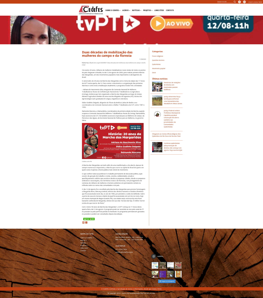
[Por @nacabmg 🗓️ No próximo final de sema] (155, 265)
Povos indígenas (157, 56)
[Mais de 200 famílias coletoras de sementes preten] (162, 265)
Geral (154, 73)
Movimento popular (158, 68)
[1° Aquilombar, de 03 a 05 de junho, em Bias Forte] (178, 265)
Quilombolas (156, 64)
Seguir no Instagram (168, 281)
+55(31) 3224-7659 (255, 2)
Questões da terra (158, 60)
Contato (170, 10)
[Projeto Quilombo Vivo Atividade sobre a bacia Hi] (170, 274)
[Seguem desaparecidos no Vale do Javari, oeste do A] (170, 265)
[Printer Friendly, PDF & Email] (89, 219)
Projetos (147, 10)
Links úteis (159, 10)
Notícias (136, 10)
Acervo (125, 10)
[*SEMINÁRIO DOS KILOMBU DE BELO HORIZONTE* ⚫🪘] (178, 274)
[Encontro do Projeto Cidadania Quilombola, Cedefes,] (155, 274)
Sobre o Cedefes (112, 10)
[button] (235, 2)
